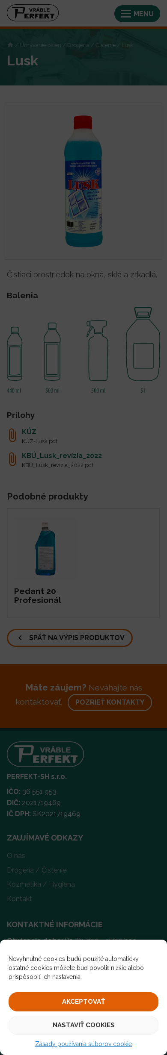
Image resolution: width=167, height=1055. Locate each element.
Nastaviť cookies (84, 1025)
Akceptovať (83, 1001)
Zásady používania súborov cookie (83, 1043)
